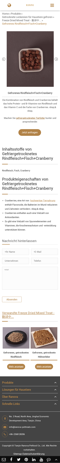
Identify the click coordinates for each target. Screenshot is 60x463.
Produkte (16, 13)
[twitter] (19, 459)
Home (5, 13)
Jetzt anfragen (30, 132)
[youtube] (41, 459)
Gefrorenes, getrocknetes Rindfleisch (16, 354)
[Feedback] (49, 459)
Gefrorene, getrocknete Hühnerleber (44, 354)
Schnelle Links (11, 404)
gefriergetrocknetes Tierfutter (30, 118)
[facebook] (11, 459)
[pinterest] (26, 459)
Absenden (11, 299)
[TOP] (56, 459)
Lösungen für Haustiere (16, 389)
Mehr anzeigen (16, 366)
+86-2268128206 (17, 434)
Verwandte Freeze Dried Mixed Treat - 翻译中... (28, 314)
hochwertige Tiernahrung (42, 200)
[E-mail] (4, 459)
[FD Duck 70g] (16, 338)
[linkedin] (34, 459)
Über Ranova (10, 396)
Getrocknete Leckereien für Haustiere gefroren (27, 17)
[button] (3, 59)
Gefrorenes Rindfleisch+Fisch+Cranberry (24, 23)
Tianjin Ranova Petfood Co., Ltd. (29, 445)
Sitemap (17, 454)
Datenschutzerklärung (34, 454)
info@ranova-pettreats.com (22, 427)
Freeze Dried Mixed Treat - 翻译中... (21, 20)
